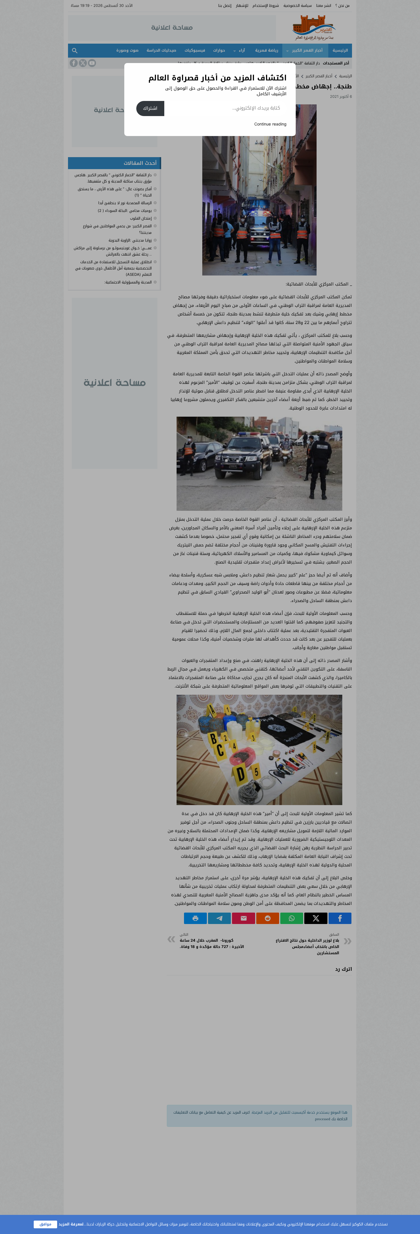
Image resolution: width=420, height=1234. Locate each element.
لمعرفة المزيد (71, 1224)
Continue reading (270, 124)
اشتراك (150, 108)
